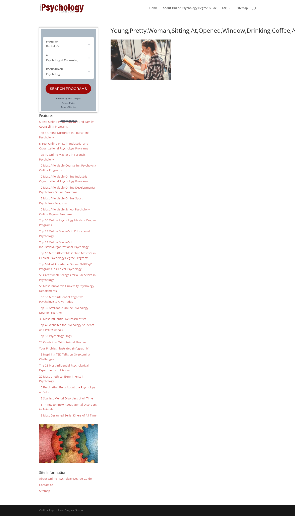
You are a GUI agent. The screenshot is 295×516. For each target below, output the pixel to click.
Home (153, 8)
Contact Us (46, 485)
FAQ (224, 8)
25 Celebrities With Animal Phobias (62, 342)
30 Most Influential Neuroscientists (62, 319)
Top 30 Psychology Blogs (55, 336)
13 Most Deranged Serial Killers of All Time (68, 415)
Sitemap (242, 8)
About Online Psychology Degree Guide (190, 8)
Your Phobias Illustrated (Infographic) (64, 348)
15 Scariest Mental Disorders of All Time (66, 398)
